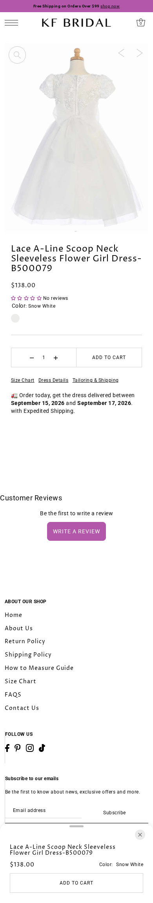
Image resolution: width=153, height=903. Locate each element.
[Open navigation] (13, 23)
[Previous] (121, 52)
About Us (19, 628)
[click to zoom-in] (17, 55)
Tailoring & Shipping (96, 380)
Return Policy (25, 641)
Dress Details (53, 380)
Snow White (15, 318)
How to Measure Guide (39, 668)
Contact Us (22, 708)
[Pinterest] (18, 748)
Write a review (76, 531)
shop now (110, 6)
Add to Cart (109, 357)
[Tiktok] (42, 748)
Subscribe (114, 812)
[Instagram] (30, 748)
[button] (27, 298)
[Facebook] (7, 748)
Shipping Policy (28, 655)
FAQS (13, 695)
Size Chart (23, 380)
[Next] (140, 52)
